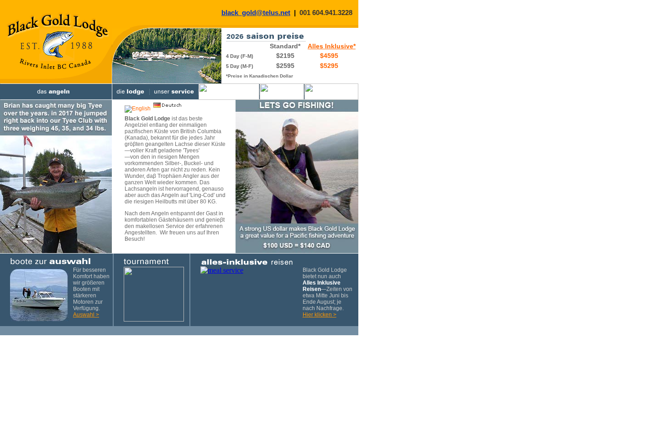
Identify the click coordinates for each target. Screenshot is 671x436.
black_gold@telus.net (255, 12)
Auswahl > (86, 314)
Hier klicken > (319, 314)
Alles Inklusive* (332, 46)
